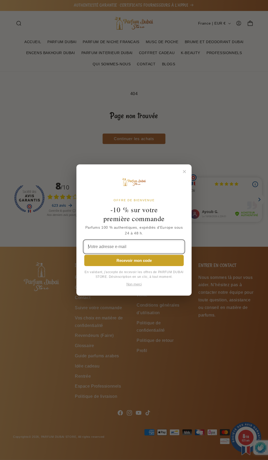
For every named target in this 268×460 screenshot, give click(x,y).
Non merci (134, 284)
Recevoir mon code (134, 260)
